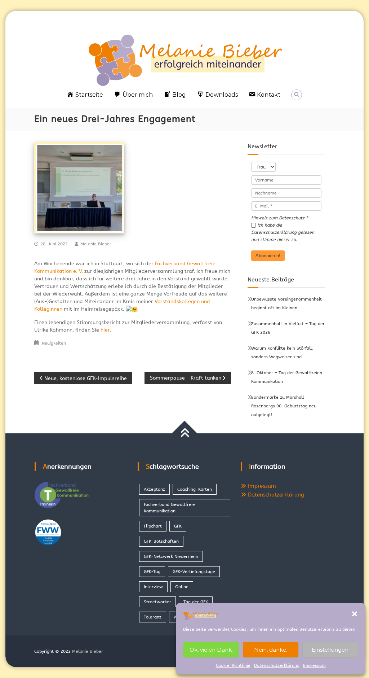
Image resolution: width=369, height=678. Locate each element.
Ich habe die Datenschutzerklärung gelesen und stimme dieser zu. (282, 232)
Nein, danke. (270, 649)
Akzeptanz (154, 489)
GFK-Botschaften (161, 541)
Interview (153, 586)
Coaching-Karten (194, 489)
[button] (354, 613)
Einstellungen (330, 649)
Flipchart (153, 526)
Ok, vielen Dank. (211, 649)
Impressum (314, 665)
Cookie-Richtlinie (233, 665)
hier (105, 330)
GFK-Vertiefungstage (194, 571)
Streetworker (157, 601)
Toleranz (152, 617)
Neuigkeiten (54, 343)
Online (181, 586)
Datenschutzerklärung (276, 665)
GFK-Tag (152, 571)
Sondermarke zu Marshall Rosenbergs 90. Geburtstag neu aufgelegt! (283, 406)
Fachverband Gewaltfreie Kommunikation (169, 507)
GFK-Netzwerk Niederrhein (171, 556)
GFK (178, 526)
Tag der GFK (195, 601)
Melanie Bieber (95, 243)
